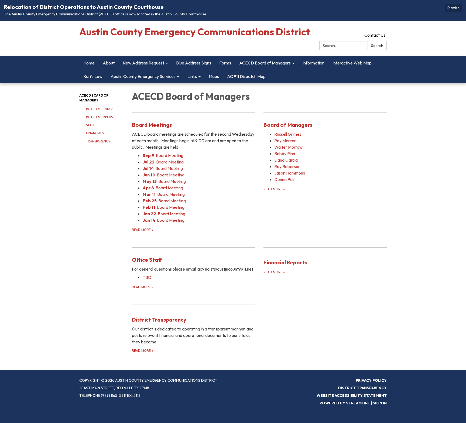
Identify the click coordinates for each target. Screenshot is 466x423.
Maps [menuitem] (214, 76)
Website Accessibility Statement (352, 395)
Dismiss (453, 8)
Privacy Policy (371, 380)
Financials (95, 133)
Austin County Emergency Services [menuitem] (143, 76)
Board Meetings (99, 109)
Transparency (98, 141)
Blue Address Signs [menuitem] (193, 63)
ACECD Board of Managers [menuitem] (265, 63)
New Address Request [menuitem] (143, 63)
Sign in (380, 403)
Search (377, 45)
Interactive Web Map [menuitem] (352, 63)
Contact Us (374, 35)
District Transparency (362, 388)
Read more (142, 230)
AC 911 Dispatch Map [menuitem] (246, 76)
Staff (90, 125)
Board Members (99, 117)
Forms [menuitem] (225, 63)
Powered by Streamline (345, 403)
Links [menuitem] (192, 76)
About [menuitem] (109, 63)
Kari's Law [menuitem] (92, 76)
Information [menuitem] (313, 63)
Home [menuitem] (89, 63)
